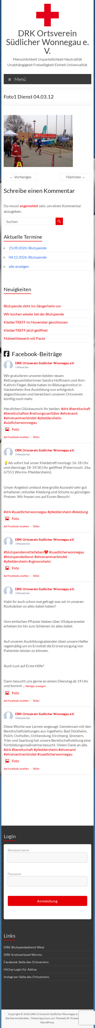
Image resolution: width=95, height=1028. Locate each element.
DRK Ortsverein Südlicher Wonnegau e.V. (44, 363)
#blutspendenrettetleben (24, 552)
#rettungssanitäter (44, 413)
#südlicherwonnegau (20, 422)
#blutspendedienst (19, 556)
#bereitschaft (79, 408)
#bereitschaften (16, 413)
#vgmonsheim (39, 561)
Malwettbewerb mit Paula (24, 338)
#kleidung (80, 511)
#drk (64, 408)
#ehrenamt (69, 413)
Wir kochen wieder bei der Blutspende (34, 314)
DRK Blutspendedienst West (24, 947)
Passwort (14, 874)
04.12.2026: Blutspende (28, 257)
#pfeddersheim (49, 418)
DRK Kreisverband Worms (23, 955)
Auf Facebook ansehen (16, 436)
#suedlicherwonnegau (29, 511)
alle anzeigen (19, 266)
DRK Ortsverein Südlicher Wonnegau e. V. (47, 42)
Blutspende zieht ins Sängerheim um (32, 306)
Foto (15, 429)
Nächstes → (75, 177)
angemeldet (29, 206)
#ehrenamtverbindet (20, 418)
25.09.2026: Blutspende (28, 248)
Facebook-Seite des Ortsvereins (26, 962)
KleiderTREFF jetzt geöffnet (26, 330)
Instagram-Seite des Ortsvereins (26, 977)
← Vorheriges (20, 177)
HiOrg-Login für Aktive (20, 969)
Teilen (36, 436)
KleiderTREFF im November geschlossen (36, 322)
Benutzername (18, 850)
